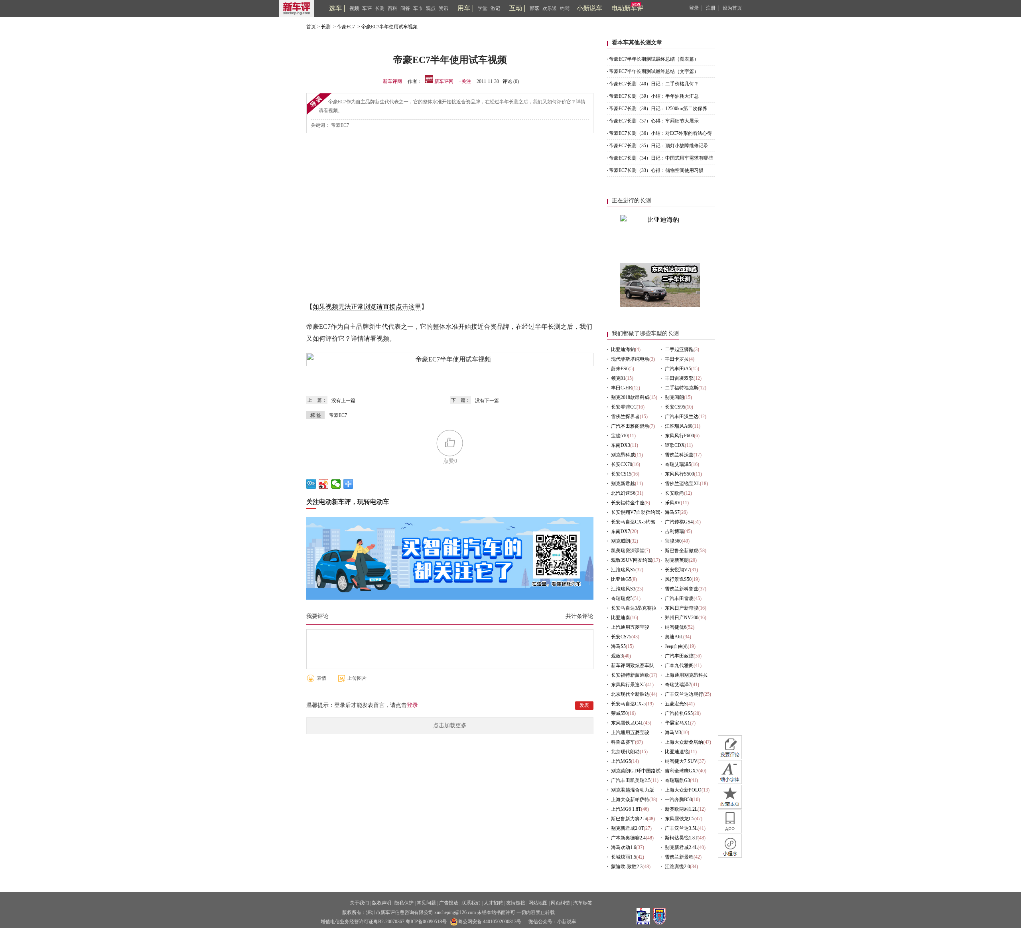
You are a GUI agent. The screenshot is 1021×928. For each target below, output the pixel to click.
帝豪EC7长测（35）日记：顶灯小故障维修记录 (658, 145)
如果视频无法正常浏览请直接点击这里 (367, 306)
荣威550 (619, 713)
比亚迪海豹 (623, 349)
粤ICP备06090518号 (426, 921)
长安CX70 (621, 464)
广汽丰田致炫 (679, 656)
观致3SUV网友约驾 (631, 560)
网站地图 (538, 903)
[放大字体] (730, 772)
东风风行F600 (679, 435)
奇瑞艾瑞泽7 (678, 684)
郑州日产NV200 (681, 617)
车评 (367, 8)
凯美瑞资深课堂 (628, 550)
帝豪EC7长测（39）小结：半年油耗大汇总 (654, 96)
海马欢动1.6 (623, 847)
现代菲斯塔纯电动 (630, 359)
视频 (354, 8)
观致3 (617, 656)
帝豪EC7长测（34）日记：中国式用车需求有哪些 (661, 158)
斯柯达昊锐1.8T (681, 838)
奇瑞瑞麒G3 (677, 780)
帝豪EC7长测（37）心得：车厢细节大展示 (654, 121)
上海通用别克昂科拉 (686, 675)
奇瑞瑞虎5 (622, 598)
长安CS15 (621, 474)
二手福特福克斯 (681, 388)
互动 (515, 8)
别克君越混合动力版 (632, 790)
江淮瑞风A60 (678, 426)
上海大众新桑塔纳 (684, 742)
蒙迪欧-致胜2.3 (627, 866)
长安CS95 (675, 407)
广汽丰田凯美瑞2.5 (630, 780)
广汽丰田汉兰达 (681, 416)
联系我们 (471, 903)
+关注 (465, 81)
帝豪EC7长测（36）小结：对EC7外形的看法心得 (660, 133)
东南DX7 (620, 531)
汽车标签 (582, 903)
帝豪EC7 (346, 27)
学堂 (482, 8)
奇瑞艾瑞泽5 (678, 464)
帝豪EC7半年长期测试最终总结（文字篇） (654, 71)
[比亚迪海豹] (660, 219)
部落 (534, 8)
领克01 (618, 378)
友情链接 (515, 903)
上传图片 (357, 678)
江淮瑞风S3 (623, 589)
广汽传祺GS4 (679, 522)
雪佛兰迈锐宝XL (682, 483)
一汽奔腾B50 (678, 799)
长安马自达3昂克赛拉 (633, 608)
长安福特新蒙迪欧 (630, 675)
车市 (418, 8)
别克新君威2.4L (681, 847)
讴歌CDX (675, 445)
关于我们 (359, 903)
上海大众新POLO (683, 790)
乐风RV (673, 502)
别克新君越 (623, 483)
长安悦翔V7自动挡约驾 (635, 512)
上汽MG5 (621, 761)
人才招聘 (493, 903)
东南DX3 (620, 445)
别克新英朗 (677, 560)
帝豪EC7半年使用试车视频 (389, 27)
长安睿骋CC (624, 407)
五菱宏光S (676, 704)
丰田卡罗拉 (677, 359)
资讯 (443, 8)
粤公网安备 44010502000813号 (489, 921)
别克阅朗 (674, 397)
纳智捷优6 (675, 627)
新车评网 (392, 81)
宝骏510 (619, 435)
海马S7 (672, 512)
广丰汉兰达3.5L (681, 828)
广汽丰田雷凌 (679, 598)
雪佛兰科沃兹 (679, 455)
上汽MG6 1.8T (626, 809)
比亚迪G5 (621, 579)
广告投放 (448, 903)
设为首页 (732, 8)
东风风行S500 (679, 474)
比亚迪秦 (620, 617)
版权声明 (381, 903)
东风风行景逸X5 (628, 684)
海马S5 (618, 646)
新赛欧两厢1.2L (681, 809)
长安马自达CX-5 (628, 704)
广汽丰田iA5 (678, 368)
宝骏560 (673, 541)
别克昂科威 (623, 455)
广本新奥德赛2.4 (628, 838)
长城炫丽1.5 (623, 857)
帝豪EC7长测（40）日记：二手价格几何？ (654, 84)
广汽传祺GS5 (679, 713)
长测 (379, 8)
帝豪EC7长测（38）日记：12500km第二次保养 (658, 108)
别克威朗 (620, 541)
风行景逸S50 (678, 579)
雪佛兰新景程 (679, 857)
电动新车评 (627, 8)
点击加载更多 (450, 726)
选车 (335, 8)
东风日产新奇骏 (681, 608)
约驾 (565, 8)
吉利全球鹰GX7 (681, 771)
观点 (431, 8)
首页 (311, 27)
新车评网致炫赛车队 (632, 665)
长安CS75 (621, 637)
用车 (463, 8)
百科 (392, 8)
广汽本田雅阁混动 (630, 426)
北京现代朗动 (625, 751)
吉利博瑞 (674, 531)
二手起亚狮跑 (679, 349)
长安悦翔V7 (677, 570)
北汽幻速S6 (623, 493)
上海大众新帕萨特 (630, 799)
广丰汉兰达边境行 (684, 694)
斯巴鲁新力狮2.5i (629, 818)
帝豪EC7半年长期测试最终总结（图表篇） (654, 59)
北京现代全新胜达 (630, 694)
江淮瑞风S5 (623, 570)
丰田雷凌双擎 (679, 378)
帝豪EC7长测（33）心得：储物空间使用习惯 (656, 170)
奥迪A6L (674, 637)
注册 (710, 8)
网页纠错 (560, 903)
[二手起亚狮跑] (660, 304)
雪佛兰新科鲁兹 (681, 589)
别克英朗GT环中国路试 (635, 771)
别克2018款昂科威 (630, 397)
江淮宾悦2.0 (677, 866)
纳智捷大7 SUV (681, 761)
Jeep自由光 (676, 646)
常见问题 (426, 903)
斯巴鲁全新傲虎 (681, 550)
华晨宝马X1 (677, 723)
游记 (495, 8)
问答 (405, 8)
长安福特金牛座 (628, 502)
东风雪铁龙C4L (627, 723)
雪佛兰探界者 (625, 416)
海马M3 (673, 732)
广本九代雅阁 (679, 665)
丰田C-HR (621, 388)
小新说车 (589, 8)
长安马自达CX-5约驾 (633, 522)
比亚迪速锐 (677, 751)
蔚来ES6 (620, 368)
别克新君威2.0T (627, 828)
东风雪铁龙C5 (679, 818)
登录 (694, 8)
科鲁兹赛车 (623, 742)
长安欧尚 (674, 493)
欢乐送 (549, 8)
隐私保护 (404, 903)
